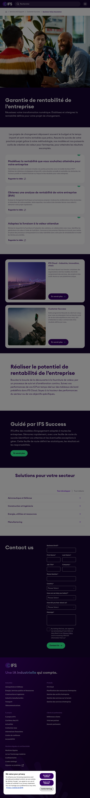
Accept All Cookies (46, 776)
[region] (30, 782)
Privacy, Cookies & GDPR (14, 788)
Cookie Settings (46, 789)
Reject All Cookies (46, 782)
